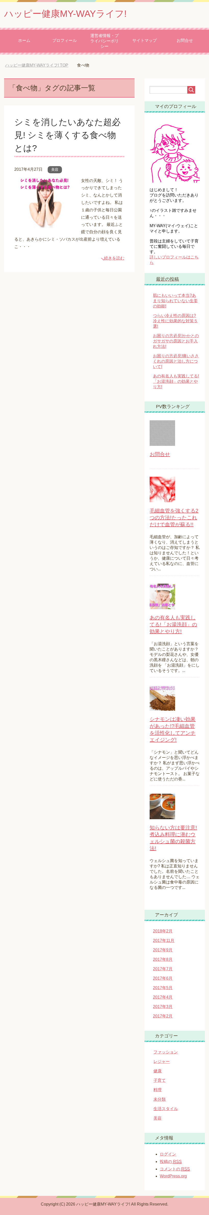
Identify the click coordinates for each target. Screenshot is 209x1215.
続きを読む (114, 258)
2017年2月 (163, 1016)
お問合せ (185, 40)
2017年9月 (163, 950)
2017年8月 (163, 959)
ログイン (168, 1154)
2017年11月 (163, 940)
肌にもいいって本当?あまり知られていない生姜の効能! (175, 300)
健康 (157, 1071)
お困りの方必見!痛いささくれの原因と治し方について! (176, 361)
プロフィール (64, 40)
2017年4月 (163, 997)
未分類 (159, 1099)
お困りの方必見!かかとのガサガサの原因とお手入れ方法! (176, 341)
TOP (36, 65)
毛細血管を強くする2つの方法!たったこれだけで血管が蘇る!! (174, 517)
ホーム (24, 40)
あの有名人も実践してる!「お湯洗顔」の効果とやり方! (176, 381)
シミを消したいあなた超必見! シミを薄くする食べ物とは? (67, 135)
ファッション (165, 1052)
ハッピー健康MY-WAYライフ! (65, 13)
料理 (157, 1090)
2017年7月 (163, 969)
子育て (159, 1080)
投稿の (171, 1161)
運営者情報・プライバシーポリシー (104, 40)
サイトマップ (144, 40)
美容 (54, 169)
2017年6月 (163, 978)
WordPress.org (173, 1176)
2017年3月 (163, 1006)
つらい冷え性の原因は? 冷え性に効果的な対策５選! (175, 320)
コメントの (175, 1169)
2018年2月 (163, 931)
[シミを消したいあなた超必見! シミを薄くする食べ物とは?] (45, 224)
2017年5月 (163, 988)
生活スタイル (165, 1109)
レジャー (161, 1061)
